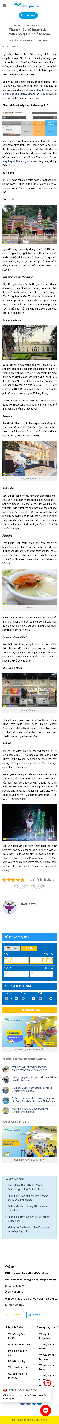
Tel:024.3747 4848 (14, 1286)
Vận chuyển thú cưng (19, 1367)
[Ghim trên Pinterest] (38, 886)
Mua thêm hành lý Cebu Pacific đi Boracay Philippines (30, 1110)
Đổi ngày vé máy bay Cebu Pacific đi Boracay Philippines (32, 1089)
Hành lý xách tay (16, 1361)
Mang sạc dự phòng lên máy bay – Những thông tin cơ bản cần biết (31, 1069)
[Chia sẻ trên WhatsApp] (15, 886)
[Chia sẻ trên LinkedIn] (43, 886)
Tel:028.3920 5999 (14, 1305)
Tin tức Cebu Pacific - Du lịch (29, 25)
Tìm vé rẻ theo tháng (19, 986)
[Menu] (4, 5)
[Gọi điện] (47, 1384)
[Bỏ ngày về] (51, 973)
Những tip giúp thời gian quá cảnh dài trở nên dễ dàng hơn (34, 1079)
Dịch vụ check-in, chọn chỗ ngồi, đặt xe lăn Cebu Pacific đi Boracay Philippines (33, 1100)
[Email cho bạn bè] (32, 886)
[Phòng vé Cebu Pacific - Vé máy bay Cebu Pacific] (29, 5)
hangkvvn (44, 40)
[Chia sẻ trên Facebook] (21, 886)
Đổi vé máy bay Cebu (19, 1344)
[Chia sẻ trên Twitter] (26, 886)
